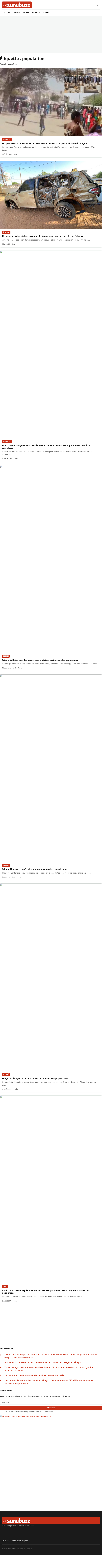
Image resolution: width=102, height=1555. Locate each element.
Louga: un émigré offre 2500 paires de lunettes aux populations (35, 1078)
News (5, 1286)
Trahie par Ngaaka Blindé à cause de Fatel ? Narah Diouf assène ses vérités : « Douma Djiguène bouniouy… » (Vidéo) (48, 1369)
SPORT (45, 12)
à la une (6, 232)
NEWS (16, 12)
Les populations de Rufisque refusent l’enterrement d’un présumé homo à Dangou (44, 143)
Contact (5, 1540)
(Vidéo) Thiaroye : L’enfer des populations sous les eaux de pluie (35, 869)
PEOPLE (26, 12)
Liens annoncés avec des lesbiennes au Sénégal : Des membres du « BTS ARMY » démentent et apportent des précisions (48, 1382)
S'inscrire (51, 1408)
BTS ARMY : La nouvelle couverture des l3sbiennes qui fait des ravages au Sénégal (42, 1362)
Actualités (7, 139)
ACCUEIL (7, 12)
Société (6, 656)
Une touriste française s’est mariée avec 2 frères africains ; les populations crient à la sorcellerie (46, 446)
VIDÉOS (35, 12)
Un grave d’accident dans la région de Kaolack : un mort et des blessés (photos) (42, 236)
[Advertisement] (51, 34)
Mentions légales (20, 1540)
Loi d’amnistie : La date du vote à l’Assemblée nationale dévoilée (34, 1375)
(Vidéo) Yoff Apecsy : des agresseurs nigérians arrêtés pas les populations (40, 659)
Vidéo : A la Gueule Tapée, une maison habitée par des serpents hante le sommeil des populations (46, 1291)
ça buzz (6, 865)
